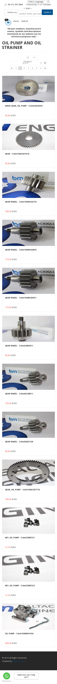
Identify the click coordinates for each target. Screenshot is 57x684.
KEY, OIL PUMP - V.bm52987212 (20, 585)
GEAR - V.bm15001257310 (17, 153)
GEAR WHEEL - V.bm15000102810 (20, 249)
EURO (27, 8)
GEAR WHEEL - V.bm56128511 (19, 393)
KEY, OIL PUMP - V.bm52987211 (20, 537)
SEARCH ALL (12, 12)
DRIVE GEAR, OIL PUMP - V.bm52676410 (23, 105)
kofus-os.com (18, 661)
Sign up (24, 21)
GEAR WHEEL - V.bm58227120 (19, 441)
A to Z (25, 63)
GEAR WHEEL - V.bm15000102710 (20, 201)
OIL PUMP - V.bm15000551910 (19, 633)
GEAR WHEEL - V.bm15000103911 (20, 297)
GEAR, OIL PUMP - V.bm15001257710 (22, 489)
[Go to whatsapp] (6, 675)
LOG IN (16, 21)
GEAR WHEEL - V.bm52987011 (19, 345)
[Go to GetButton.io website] (6, 681)
